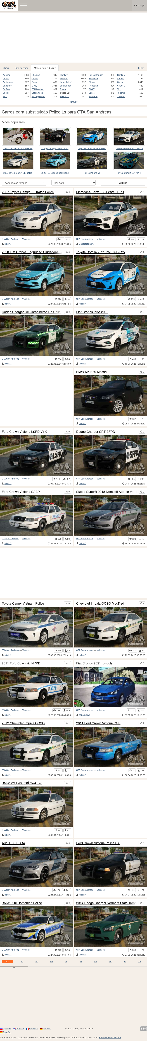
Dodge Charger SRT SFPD (95, 431)
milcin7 (7, 243)
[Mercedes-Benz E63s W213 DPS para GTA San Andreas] (129, 136)
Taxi (119, 89)
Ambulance (8, 81)
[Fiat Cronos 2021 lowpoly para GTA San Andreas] (110, 687)
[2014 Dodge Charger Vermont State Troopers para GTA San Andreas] (110, 926)
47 (81, 961)
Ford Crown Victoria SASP (21, 491)
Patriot (63, 89)
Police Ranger (96, 74)
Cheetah (36, 74)
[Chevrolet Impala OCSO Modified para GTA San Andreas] (110, 627)
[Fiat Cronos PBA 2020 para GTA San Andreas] (110, 335)
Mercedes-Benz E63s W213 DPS (129, 148)
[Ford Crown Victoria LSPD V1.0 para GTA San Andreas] (36, 455)
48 (66, 961)
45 (110, 961)
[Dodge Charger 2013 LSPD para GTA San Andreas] (55, 136)
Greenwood (37, 92)
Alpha (6, 78)
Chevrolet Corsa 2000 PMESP (17, 148)
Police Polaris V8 (92, 172)
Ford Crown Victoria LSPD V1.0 (24, 431)
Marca (6, 67)
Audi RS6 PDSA (13, 843)
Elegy (34, 85)
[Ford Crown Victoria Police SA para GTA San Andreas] (110, 867)
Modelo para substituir (45, 67)
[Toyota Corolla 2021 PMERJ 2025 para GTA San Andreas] (92, 136)
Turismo (121, 92)
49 (51, 961)
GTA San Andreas (10, 238)
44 (125, 961)
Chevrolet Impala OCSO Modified (100, 603)
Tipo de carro (21, 67)
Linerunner (65, 85)
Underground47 (86, 243)
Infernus (64, 78)
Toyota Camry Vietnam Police (23, 603)
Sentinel (121, 74)
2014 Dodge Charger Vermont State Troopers (106, 903)
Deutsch (47, 1028)
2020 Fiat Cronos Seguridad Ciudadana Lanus (55, 173)
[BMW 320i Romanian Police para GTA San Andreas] (36, 926)
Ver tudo (74, 101)
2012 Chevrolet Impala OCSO (23, 723)
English (20, 1028)
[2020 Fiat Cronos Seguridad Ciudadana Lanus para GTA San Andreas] (55, 161)
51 (22, 961)
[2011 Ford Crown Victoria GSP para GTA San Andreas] (110, 747)
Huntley (64, 74)
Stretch (120, 78)
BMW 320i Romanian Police (22, 903)
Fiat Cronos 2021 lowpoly (94, 663)
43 (139, 961)
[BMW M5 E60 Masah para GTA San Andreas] (110, 395)
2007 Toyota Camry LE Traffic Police (17, 173)
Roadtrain (93, 85)
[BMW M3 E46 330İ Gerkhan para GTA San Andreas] (36, 807)
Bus (5, 96)
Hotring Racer (38, 96)
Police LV (64, 96)
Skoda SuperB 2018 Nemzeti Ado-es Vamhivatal (106, 491)
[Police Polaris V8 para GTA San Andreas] (92, 161)
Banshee (7, 85)
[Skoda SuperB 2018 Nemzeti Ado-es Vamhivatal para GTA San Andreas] (110, 515)
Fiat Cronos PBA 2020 (92, 312)
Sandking (93, 96)
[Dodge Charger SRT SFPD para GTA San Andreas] (110, 455)
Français (33, 1028)
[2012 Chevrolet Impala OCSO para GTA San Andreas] (36, 747)
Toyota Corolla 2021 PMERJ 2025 (92, 148)
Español (7, 1031)
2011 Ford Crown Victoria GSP (98, 723)
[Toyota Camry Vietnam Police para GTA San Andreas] (36, 627)
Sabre (92, 92)
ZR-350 (121, 96)
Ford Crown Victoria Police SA (98, 843)
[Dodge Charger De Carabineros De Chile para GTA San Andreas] (36, 335)
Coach (35, 78)
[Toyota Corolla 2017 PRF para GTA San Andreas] (129, 161)
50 (36, 961)
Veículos (26, 238)
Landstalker (66, 81)
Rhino (92, 81)
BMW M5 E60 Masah (91, 372)
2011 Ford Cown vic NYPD (21, 663)
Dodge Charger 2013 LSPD (54, 148)
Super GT (121, 85)
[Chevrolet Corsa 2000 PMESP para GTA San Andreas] (18, 136)
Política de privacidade (110, 1037)
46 (95, 961)
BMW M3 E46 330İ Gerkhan (22, 783)
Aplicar (123, 182)
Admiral (6, 74)
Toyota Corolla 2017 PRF (129, 172)
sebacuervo (84, 714)
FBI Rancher (38, 89)
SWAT (91, 89)
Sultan (120, 81)
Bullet (5, 92)
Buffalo (6, 89)
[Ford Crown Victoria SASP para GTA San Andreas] (36, 515)
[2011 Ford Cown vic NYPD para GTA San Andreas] (36, 687)
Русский (7, 1028)
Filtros (141, 67)
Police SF (93, 78)
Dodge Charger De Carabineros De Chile (31, 312)
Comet (35, 81)
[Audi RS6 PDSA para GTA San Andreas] (36, 867)
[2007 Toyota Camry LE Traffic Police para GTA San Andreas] (18, 161)
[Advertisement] (73, 38)
